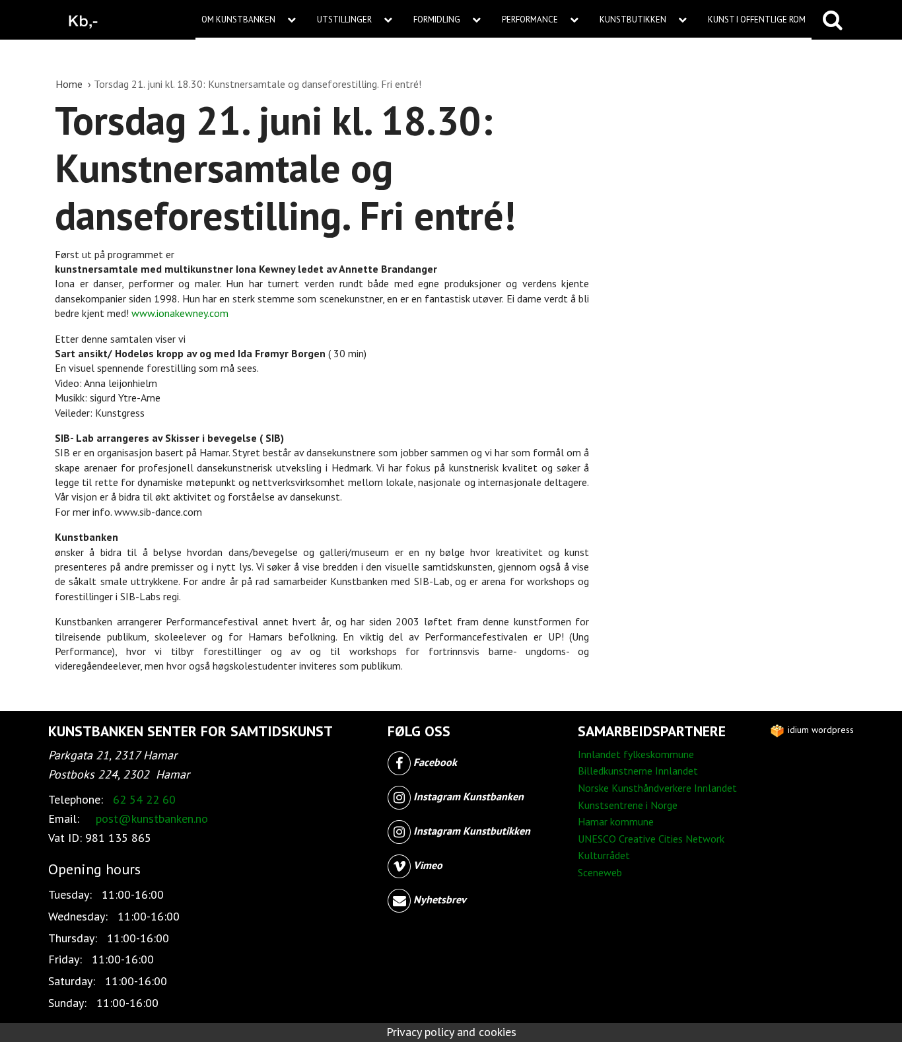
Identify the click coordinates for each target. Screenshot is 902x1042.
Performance (531, 19)
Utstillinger (345, 19)
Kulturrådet (604, 855)
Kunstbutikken (634, 19)
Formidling (437, 19)
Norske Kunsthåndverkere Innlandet (657, 787)
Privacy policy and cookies (451, 1031)
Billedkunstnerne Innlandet (638, 770)
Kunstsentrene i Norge (627, 805)
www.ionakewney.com (179, 313)
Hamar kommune (616, 821)
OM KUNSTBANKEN (239, 19)
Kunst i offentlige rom (757, 19)
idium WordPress (819, 730)
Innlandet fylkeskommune (636, 754)
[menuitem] (253, 20)
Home (70, 83)
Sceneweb (600, 872)
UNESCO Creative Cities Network (651, 838)
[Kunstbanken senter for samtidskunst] (83, 20)
